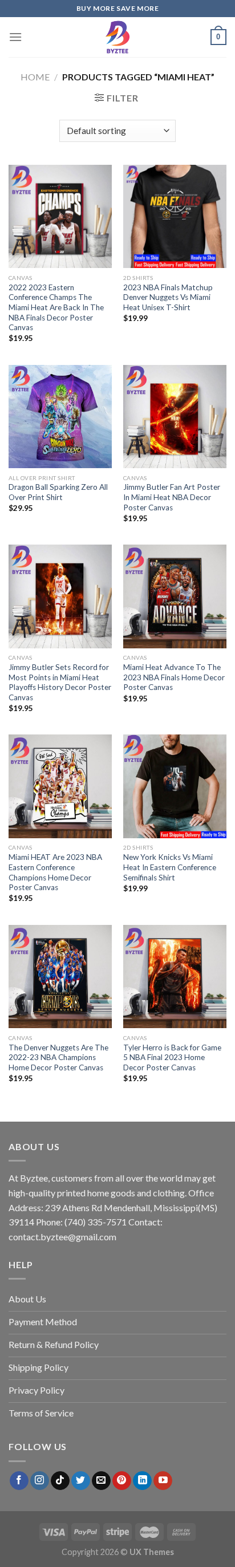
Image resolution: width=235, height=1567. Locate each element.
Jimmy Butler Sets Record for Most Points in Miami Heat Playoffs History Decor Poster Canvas (60, 682)
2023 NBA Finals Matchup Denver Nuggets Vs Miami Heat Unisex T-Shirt (168, 297)
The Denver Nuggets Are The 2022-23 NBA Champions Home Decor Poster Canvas (58, 1057)
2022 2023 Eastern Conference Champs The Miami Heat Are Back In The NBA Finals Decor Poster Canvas (56, 307)
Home (35, 76)
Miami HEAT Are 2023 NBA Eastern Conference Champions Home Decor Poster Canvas (55, 872)
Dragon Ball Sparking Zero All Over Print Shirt (58, 492)
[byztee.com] (117, 37)
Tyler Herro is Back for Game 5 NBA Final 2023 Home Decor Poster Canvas (172, 1057)
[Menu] (15, 37)
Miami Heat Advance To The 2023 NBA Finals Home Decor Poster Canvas (174, 677)
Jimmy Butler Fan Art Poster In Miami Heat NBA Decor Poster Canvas (171, 496)
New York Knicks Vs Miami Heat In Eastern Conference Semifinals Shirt (169, 867)
